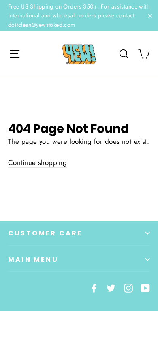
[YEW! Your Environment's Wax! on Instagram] (128, 287)
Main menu (33, 259)
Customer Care (45, 233)
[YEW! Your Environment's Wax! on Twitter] (111, 287)
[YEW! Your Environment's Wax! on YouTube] (145, 287)
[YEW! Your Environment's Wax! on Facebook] (94, 287)
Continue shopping (37, 162)
